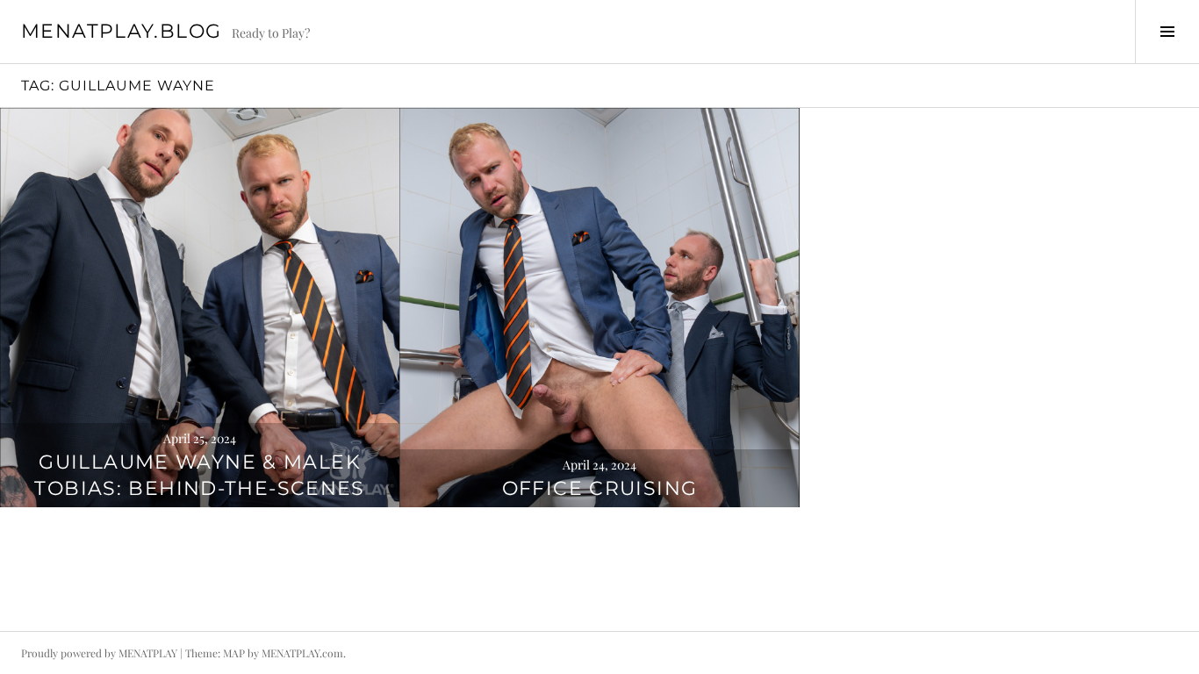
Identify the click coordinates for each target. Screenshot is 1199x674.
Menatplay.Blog (121, 31)
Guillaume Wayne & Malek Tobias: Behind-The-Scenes (199, 475)
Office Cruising (600, 488)
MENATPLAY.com (302, 653)
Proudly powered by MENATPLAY (99, 653)
